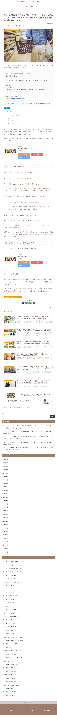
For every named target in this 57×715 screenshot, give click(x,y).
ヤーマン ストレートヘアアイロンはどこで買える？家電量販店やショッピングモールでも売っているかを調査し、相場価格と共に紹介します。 (28, 437)
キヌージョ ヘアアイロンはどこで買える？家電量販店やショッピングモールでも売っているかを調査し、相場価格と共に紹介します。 (28, 448)
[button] (34, 303)
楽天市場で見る (37, 154)
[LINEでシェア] (31, 303)
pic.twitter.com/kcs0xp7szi (18, 98)
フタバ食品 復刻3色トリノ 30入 (26, 148)
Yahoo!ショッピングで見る (24, 157)
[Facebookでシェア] (25, 303)
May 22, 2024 (47, 103)
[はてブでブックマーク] (28, 303)
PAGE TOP (29, 702)
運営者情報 (9, 710)
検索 (3, 413)
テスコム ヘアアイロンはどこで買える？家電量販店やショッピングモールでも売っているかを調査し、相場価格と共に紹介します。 (28, 432)
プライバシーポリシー (28, 710)
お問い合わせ (47, 710)
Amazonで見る (24, 154)
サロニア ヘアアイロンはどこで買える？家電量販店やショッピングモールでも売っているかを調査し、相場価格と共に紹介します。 (28, 443)
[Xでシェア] (23, 303)
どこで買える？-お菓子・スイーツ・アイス (13, 297)
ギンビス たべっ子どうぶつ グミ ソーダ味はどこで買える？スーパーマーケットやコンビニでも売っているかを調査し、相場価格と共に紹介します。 (28, 427)
